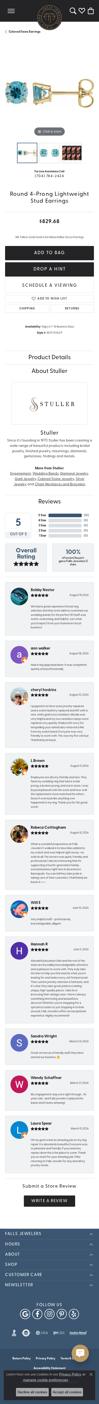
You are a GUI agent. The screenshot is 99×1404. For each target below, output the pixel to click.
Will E (36, 903)
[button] (73, 11)
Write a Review (49, 1201)
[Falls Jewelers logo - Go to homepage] (49, 17)
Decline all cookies (32, 1392)
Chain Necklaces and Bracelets (60, 484)
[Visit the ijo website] (58, 1333)
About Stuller (49, 371)
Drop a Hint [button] (50, 269)
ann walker (40, 649)
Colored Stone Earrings (24, 31)
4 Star (42, 520)
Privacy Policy (45, 1358)
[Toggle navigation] (11, 11)
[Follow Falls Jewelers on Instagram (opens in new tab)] (49, 1314)
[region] (49, 93)
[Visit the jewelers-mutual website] (78, 1333)
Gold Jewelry (25, 479)
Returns (72, 308)
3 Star (42, 525)
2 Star (42, 530)
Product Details (49, 358)
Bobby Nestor (43, 590)
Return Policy (21, 1358)
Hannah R (39, 944)
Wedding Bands (45, 473)
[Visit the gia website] (42, 1333)
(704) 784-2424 (49, 176)
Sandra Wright (44, 1036)
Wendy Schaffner (46, 1078)
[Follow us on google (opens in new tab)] (25, 1314)
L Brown (38, 761)
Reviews (49, 502)
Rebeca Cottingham (48, 828)
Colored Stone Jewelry (56, 479)
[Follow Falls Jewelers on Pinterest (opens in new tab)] (62, 1314)
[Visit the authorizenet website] (26, 1333)
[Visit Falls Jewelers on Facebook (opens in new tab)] (37, 1314)
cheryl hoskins (43, 690)
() (86, 515)
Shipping (27, 308)
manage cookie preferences (45, 1380)
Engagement (20, 473)
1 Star (42, 535)
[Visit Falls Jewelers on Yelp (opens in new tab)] (74, 1314)
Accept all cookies (67, 1392)
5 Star (42, 515)
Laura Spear (41, 1124)
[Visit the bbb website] (14, 1333)
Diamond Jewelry (74, 473)
